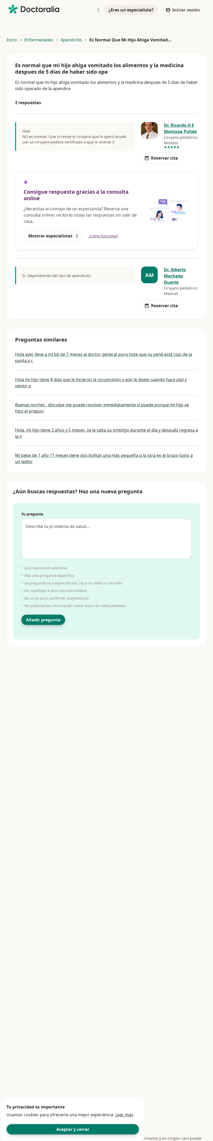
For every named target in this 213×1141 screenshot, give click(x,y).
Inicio (11, 40)
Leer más (124, 1115)
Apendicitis (71, 40)
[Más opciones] (98, 10)
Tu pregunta (32, 514)
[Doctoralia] (33, 9)
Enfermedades (38, 40)
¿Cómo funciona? (103, 236)
